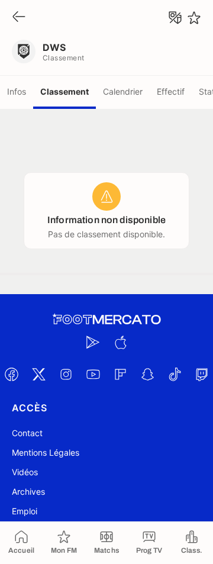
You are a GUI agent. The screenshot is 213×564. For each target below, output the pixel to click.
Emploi (24, 511)
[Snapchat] (147, 374)
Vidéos (25, 472)
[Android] (93, 342)
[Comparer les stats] (175, 18)
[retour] (19, 17)
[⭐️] (194, 18)
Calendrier (123, 91)
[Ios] (120, 342)
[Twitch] (202, 374)
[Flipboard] (120, 374)
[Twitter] (38, 374)
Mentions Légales (45, 452)
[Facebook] (11, 374)
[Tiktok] (174, 374)
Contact (27, 433)
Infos (16, 91)
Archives (28, 491)
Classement (64, 91)
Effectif (171, 91)
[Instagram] (66, 374)
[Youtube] (93, 374)
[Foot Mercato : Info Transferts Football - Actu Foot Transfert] (106, 319)
